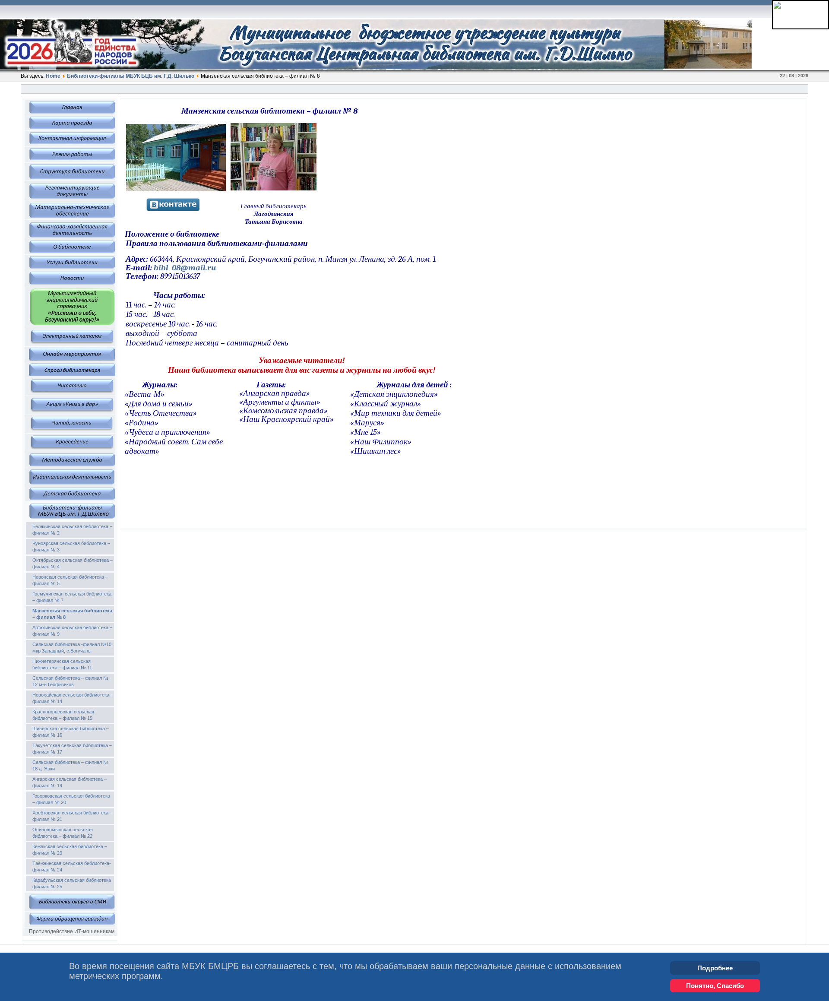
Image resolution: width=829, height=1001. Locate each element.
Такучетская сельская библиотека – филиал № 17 (72, 748)
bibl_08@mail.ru (185, 267)
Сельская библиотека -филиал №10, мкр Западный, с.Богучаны (72, 647)
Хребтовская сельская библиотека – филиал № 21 (72, 816)
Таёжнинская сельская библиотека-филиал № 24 (71, 866)
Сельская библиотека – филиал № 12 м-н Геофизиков (70, 681)
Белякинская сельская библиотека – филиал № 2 (72, 529)
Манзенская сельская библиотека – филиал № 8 (72, 614)
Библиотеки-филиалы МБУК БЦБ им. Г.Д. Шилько (130, 76)
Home (53, 76)
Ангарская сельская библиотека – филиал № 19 (69, 782)
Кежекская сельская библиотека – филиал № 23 (69, 849)
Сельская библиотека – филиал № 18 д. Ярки (70, 765)
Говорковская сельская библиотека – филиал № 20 (71, 799)
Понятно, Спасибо (715, 985)
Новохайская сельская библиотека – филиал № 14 (72, 698)
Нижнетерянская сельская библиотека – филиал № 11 (62, 664)
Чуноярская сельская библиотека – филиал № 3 (71, 546)
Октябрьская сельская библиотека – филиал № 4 (72, 563)
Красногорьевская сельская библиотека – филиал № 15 (63, 715)
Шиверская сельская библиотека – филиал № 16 (70, 732)
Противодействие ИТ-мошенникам (71, 931)
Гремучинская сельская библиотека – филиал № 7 (71, 597)
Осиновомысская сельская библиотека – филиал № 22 (62, 833)
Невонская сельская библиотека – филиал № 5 (70, 580)
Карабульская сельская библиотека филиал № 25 (71, 883)
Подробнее (715, 968)
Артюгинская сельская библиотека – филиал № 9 (72, 631)
